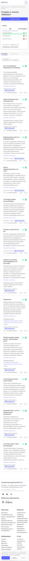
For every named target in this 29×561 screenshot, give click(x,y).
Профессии (20, 524)
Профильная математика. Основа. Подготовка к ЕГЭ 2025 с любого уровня (13, 322)
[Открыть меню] (26, 2)
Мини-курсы (5, 526)
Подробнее (17, 555)
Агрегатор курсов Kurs (12, 482)
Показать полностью (9, 86)
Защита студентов (6, 547)
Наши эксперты (6, 549)
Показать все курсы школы (10, 46)
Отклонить (23, 557)
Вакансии (4, 543)
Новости (3, 539)
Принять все (5, 557)
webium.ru (14, 44)
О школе (13, 54)
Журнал (3, 541)
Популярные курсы (7, 514)
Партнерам (4, 545)
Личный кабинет (22, 532)
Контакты (20, 545)
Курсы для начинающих (8, 522)
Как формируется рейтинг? (10, 30)
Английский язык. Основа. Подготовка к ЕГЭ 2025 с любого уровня (13, 364)
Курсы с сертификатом (8, 516)
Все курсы (4, 512)
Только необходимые (14, 558)
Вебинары (20, 526)
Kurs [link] (4, 2)
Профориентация (22, 518)
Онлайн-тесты (21, 512)
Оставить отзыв (14, 19)
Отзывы (4, 54)
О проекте (20, 539)
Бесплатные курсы (7, 524)
